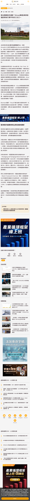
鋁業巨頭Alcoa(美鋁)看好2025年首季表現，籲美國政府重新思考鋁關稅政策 (15, 209)
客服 (9, 11)
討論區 (12, 11)
